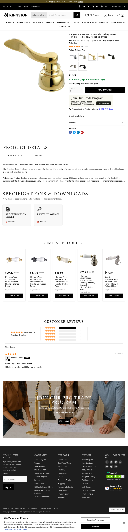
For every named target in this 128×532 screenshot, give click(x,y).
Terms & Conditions (42, 497)
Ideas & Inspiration (89, 466)
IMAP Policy (62, 490)
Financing (61, 470)
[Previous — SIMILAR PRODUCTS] (7, 263)
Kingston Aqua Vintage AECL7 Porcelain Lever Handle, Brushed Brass (61, 281)
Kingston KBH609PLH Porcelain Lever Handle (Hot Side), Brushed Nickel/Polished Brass (87, 283)
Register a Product (65, 480)
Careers (37, 463)
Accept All (95, 527)
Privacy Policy (63, 494)
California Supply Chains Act (50, 508)
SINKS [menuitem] (49, 22)
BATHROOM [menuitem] (22, 22)
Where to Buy (39, 466)
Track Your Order (64, 463)
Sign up (8, 487)
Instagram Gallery (88, 477)
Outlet (19, 6)
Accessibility (39, 483)
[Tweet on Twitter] (74, 132)
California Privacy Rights (43, 487)
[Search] (77, 15)
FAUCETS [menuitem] (37, 22)
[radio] (73, 57)
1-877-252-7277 (8, 6)
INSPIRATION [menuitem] (116, 22)
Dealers (26, 6)
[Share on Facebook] (70, 132)
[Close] (124, 523)
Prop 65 (37, 480)
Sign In (110, 15)
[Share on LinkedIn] (78, 132)
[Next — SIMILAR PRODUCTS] (121, 263)
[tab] (16, 155)
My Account (63, 466)
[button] (75, 46)
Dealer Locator (40, 470)
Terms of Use (8, 508)
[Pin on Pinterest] (82, 132)
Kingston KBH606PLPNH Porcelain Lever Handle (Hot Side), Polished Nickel (112, 281)
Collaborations (87, 480)
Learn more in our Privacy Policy (15, 529)
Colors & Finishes (88, 490)
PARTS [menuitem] (102, 22)
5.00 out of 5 (29, 332)
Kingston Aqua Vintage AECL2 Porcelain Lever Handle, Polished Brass (12, 281)
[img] (10, 354)
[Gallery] (34, 64)
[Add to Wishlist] (62, 34)
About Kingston (40, 459)
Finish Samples (87, 494)
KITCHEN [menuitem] (8, 22)
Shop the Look (87, 463)
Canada (117, 6)
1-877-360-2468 (106, 109)
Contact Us (62, 459)
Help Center (62, 473)
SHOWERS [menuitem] (61, 22)
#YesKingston (87, 473)
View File (12, 222)
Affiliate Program (40, 477)
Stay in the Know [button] (10, 456)
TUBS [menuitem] (74, 22)
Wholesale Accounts (42, 473)
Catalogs (85, 483)
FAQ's (60, 477)
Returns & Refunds (65, 487)
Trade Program (35, 6)
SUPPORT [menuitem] (62, 26)
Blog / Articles (87, 470)
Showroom (86, 497)
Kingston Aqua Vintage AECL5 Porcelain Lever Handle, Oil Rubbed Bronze (38, 281)
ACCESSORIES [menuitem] (88, 22)
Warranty (61, 497)
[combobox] (60, 15)
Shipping (61, 483)
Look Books (86, 487)
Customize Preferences (95, 520)
